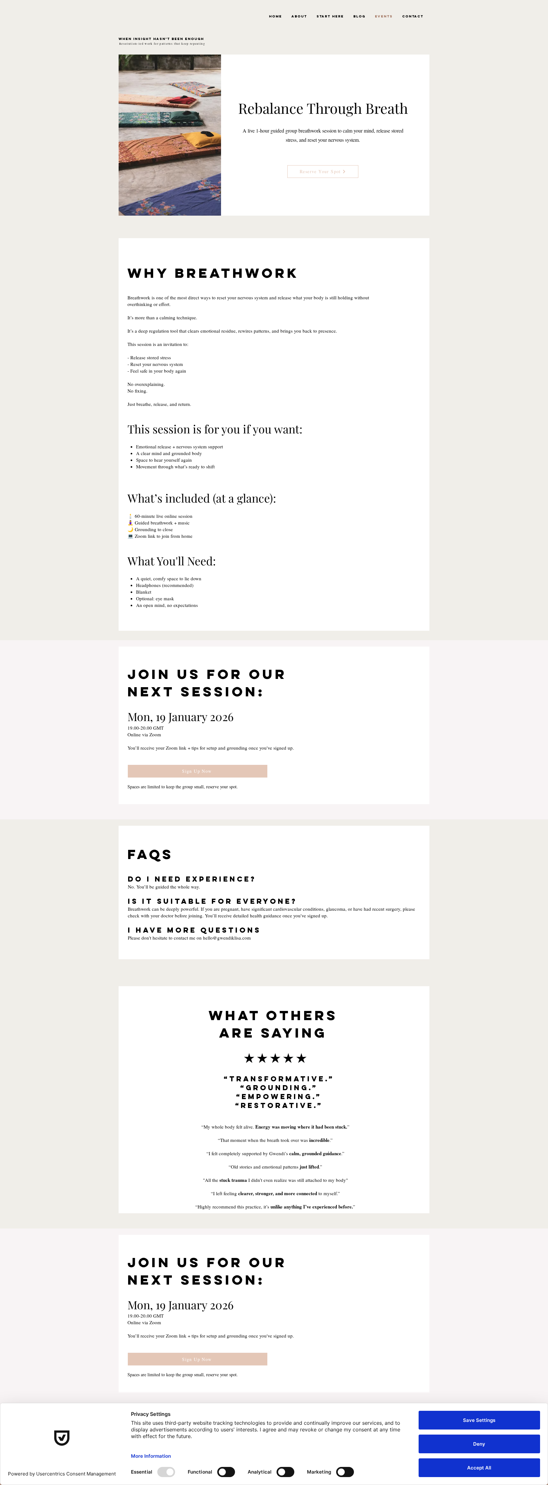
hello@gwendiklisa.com (227, 938)
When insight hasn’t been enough (161, 39)
